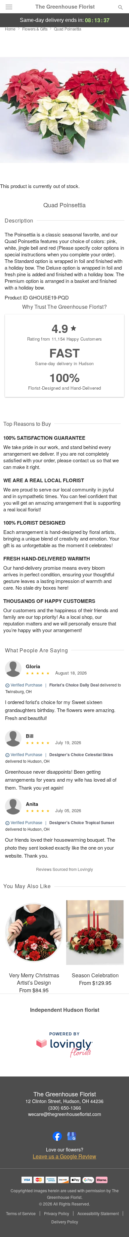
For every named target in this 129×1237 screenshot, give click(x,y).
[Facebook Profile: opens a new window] (57, 1136)
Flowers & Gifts (35, 29)
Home (10, 29)
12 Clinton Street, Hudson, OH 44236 (64, 1101)
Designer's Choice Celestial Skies (81, 754)
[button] (115, 1222)
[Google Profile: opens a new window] (71, 1136)
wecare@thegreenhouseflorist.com (64, 1114)
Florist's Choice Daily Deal (74, 685)
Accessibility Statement (98, 1213)
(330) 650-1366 (64, 1107)
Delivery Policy (64, 1222)
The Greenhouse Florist (65, 6)
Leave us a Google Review (64, 1156)
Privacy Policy (56, 1213)
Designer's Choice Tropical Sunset (81, 822)
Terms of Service (21, 1213)
